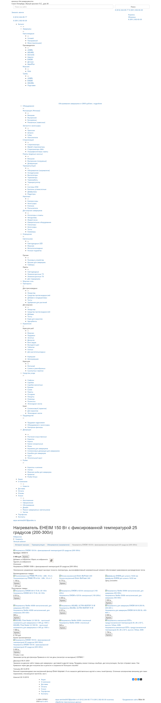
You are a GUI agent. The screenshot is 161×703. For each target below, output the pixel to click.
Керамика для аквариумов (37, 448)
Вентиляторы (32, 175)
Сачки (29, 389)
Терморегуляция (29, 165)
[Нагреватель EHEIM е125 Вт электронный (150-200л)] (80, 591)
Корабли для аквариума (36, 453)
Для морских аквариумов (32, 210)
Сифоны (30, 380)
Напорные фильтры (35, 427)
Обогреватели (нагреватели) (38, 170)
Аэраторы (26, 196)
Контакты (21, 517)
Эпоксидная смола (34, 403)
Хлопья (30, 349)
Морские (26, 66)
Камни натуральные (35, 444)
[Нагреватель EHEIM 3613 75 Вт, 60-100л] (34, 590)
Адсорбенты (32, 321)
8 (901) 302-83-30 (136, 10)
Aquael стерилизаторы (36, 147)
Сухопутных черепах (35, 370)
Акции (20, 479)
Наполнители (32, 137)
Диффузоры (32, 191)
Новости (26, 486)
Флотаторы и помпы (35, 215)
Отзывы (21, 493)
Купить (25, 556)
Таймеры (31, 264)
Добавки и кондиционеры (37, 297)
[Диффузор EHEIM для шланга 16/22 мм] (126, 576)
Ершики (30, 387)
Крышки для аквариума (36, 262)
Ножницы (31, 399)
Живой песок (32, 220)
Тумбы (25, 73)
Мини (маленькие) (34, 43)
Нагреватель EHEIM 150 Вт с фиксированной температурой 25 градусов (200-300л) (30, 645)
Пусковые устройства (35, 260)
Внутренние (32, 117)
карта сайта (44, 701)
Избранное (17, 536)
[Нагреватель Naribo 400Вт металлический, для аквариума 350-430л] (34, 606)
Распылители (32, 208)
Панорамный (32, 40)
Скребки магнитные (35, 385)
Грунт (29, 455)
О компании (22, 481)
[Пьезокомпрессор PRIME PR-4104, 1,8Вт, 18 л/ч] (34, 576)
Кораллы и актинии (34, 467)
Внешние (31, 115)
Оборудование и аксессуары (38, 425)
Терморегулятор (33, 182)
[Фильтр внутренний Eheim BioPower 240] (80, 576)
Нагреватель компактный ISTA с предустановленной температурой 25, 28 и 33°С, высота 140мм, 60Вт (125, 628)
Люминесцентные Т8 (35, 276)
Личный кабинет (19, 541)
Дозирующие (32, 163)
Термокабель (32, 180)
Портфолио (22, 514)
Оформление (28, 502)
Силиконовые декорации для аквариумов (43, 451)
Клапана (30, 206)
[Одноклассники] (136, 679)
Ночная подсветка (34, 250)
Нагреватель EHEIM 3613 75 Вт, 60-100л (29, 593)
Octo (29, 71)
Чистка (25, 512)
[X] (141, 679)
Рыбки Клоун (32, 476)
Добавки (30, 314)
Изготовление (28, 500)
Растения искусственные (37, 436)
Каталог (21, 24)
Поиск (132, 7)
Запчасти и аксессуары (32, 125)
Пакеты (30, 392)
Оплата (21, 491)
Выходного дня (33, 345)
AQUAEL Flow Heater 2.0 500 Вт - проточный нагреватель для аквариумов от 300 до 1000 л (31, 626)
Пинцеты (30, 396)
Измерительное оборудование (39, 222)
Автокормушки (33, 359)
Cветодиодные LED (35, 243)
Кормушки (31, 356)
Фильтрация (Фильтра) (31, 110)
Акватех (30, 57)
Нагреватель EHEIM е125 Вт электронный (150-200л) (80, 595)
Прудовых (31, 335)
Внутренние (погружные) (37, 161)
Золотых (30, 337)
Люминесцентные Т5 (35, 274)
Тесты (29, 229)
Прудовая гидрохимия (36, 422)
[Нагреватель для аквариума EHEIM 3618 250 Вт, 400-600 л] (126, 606)
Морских (30, 333)
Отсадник (31, 394)
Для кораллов (32, 411)
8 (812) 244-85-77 (122, 10)
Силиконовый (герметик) (37, 408)
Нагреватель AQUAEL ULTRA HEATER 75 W (76, 608)
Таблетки (30, 347)
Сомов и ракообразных (36, 368)
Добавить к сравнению (51, 560)
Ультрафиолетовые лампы (37, 151)
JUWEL (30, 50)
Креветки (30, 474)
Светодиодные (33, 272)
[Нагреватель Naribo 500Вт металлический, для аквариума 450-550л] (126, 591)
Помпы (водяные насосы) (33, 154)
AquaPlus (31, 64)
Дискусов (30, 340)
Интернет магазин (22, 544)
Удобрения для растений (37, 302)
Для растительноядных (36, 352)
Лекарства (31, 293)
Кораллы (30, 439)
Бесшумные (32, 120)
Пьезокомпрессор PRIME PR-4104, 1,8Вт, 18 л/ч (31, 578)
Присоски (31, 130)
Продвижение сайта (130, 699)
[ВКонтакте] (133, 679)
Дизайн (25, 507)
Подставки (31, 85)
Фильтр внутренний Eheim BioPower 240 (74, 578)
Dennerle (30, 54)
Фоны (29, 446)
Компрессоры (32, 201)
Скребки (30, 382)
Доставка (21, 488)
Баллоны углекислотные (36, 189)
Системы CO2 (32, 187)
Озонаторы (31, 224)
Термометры (32, 177)
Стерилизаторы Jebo (35, 149)
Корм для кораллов (34, 319)
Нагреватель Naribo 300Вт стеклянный (74, 622)
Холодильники (33, 173)
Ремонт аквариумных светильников (36, 509)
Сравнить (19, 539)
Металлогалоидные (35, 248)
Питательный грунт (34, 458)
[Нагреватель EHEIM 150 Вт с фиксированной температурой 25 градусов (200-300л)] (34, 641)
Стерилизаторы (33, 144)
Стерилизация (28, 140)
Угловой (30, 38)
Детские (30, 62)
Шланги (30, 132)
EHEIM (30, 59)
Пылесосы (31, 401)
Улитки (30, 469)
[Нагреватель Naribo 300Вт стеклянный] (80, 620)
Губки (29, 135)
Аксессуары (32, 203)
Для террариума (33, 279)
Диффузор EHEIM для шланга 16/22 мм (120, 578)
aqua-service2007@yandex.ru (24, 520)
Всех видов (31, 342)
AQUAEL (30, 52)
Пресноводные (28, 33)
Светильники (28, 239)
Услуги (20, 495)
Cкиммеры (31, 231)
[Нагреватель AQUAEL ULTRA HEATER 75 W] (80, 605)
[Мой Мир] (138, 679)
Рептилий (31, 366)
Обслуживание (28, 505)
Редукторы (31, 194)
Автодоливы (32, 217)
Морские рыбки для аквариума (39, 472)
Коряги (30, 441)
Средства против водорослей (38, 295)
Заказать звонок (18, 12)
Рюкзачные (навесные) (36, 122)
